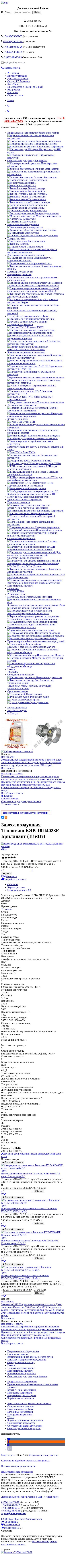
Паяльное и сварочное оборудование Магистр (31, 646)
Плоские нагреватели (18, 502)
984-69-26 (13, 46)
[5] (14, 857)
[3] (9, 857)
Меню (10, 100)
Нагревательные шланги (20, 585)
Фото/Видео (13, 84)
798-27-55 (13, 36)
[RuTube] (9, 1449)
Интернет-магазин (17, 75)
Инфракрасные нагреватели (43, 1455)
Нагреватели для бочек (19, 274)
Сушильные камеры (17, 691)
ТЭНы (10, 449)
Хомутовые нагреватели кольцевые (26, 352)
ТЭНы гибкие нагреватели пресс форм (27, 316)
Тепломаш (6, 909)
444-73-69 (12, 57)
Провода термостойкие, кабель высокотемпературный (35, 641)
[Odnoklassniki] (8, 1441)
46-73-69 (10, 1510)
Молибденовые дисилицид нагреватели (28, 496)
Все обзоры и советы (12, 773)
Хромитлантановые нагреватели (24, 499)
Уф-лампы (12, 672)
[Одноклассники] (6, 817)
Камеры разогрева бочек (20, 271)
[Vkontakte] (8, 1439)
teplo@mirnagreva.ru (14, 62)
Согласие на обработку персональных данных (25, 1460)
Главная (14, 73)
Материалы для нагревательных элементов (29, 596)
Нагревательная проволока (21, 627)
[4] (11, 857)
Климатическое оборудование (23, 224)
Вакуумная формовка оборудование (26, 255)
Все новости (7, 757)
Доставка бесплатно (17, 78)
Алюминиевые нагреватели (22, 405)
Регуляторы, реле (16, 594)
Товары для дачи (16, 238)
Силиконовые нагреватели (21, 538)
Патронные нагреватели (20, 324)
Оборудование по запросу (21, 674)
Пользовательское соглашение (17, 1471)
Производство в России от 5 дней (25, 87)
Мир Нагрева (8, 1455)
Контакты (12, 92)
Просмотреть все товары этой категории (25, 812)
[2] (6, 857)
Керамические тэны (17, 419)
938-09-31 (10, 1508)
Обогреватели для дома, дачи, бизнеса (27, 160)
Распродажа (13, 89)
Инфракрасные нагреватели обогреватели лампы (33, 132)
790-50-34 (13, 41)
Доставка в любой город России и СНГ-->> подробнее (29, 1496)
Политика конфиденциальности (18, 1466)
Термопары (13, 588)
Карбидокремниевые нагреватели (25, 485)
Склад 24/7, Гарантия (18, 81)
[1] (3, 857)
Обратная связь (15, 95)
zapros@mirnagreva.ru (13, 1513)
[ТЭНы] (4, 2)
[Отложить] (3, 1194)
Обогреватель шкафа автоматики (24, 558)
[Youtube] (8, 1444)
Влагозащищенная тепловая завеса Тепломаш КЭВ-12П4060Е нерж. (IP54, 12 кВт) (25, 1277)
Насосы (11, 669)
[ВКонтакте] (2, 817)
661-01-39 (10, 1505)
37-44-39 (13, 52)
